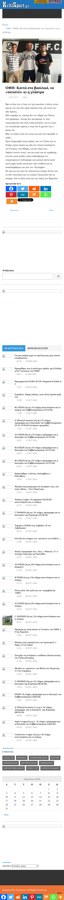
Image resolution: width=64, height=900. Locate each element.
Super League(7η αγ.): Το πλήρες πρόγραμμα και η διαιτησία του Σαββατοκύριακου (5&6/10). (37, 723)
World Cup (32, 768)
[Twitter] (22, 188)
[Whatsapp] (45, 194)
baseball (21, 758)
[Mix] (34, 194)
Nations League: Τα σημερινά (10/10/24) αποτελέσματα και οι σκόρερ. (33, 501)
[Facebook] (11, 188)
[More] (11, 201)
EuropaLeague (11, 763)
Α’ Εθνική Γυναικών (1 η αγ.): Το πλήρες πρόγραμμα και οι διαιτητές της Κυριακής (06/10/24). (35, 710)
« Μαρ (5, 814)
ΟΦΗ (8, 28)
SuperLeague (46, 763)
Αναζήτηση (8, 270)
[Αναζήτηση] (58, 276)
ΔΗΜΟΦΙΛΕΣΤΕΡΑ (37, 348)
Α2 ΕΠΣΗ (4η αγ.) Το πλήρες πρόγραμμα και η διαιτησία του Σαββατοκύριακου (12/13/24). (36, 436)
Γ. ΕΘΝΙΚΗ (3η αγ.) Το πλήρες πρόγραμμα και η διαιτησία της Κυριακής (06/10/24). (37, 682)
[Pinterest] (11, 194)
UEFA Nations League (14, 768)
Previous (14, 210)
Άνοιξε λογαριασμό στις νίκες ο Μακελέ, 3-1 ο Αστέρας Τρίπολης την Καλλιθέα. (36, 552)
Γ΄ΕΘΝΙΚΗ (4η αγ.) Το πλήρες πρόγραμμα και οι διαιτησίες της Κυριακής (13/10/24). (37, 514)
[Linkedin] (45, 188)
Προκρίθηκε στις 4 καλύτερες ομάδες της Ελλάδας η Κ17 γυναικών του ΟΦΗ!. (38, 369)
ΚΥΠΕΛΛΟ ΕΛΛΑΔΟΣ (50, 768)
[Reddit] (34, 188)
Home (5, 24)
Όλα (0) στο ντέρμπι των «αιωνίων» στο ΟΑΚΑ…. (38, 538)
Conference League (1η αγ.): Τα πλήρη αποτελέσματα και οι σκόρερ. (32, 736)
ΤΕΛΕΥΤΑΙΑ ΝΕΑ (13, 348)
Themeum (20, 890)
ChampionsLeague (38, 758)
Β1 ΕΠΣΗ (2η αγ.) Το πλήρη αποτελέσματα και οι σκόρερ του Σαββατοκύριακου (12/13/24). (38, 408)
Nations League (29, 763)
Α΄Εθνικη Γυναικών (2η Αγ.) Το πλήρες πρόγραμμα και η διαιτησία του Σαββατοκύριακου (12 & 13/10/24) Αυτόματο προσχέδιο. (38, 423)
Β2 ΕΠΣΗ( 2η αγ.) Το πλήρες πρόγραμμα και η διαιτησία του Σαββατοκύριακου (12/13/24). (36, 449)
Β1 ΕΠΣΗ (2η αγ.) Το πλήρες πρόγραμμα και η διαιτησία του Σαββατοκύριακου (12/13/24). (36, 462)
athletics (9, 758)
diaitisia (55, 758)
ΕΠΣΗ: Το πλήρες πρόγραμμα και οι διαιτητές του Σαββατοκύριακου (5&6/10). (38, 695)
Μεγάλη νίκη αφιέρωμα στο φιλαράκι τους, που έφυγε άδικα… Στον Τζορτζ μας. (37, 488)
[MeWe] (22, 194)
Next (51, 210)
